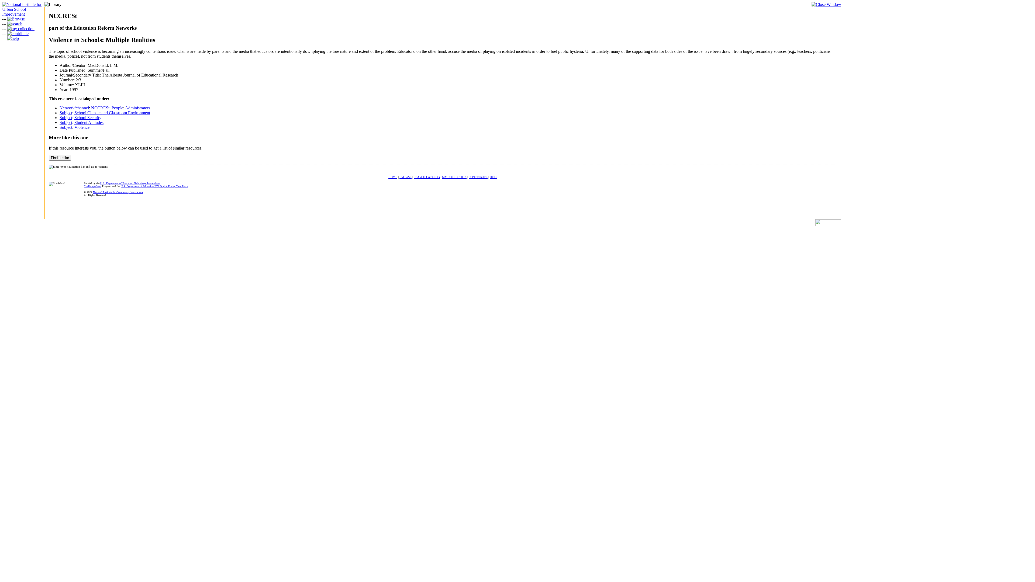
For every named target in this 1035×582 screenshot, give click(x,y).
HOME (392, 177)
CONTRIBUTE (478, 177)
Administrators (137, 108)
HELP (493, 177)
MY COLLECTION (454, 177)
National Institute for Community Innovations (118, 192)
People (117, 108)
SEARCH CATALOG (427, 177)
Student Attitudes (89, 122)
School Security (87, 117)
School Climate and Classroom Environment (112, 112)
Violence (81, 127)
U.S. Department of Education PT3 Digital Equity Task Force (154, 186)
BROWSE (405, 177)
